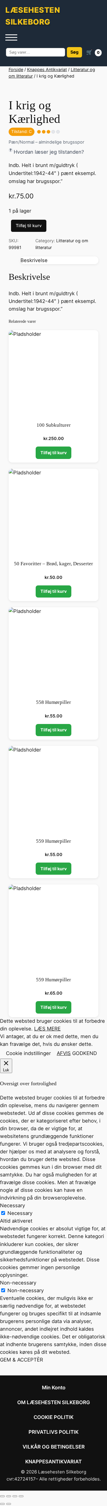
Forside (16, 69)
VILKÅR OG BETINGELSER (54, 1447)
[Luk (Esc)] (21, 1496)
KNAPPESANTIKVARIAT (53, 1462)
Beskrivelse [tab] (34, 260)
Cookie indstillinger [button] (28, 1053)
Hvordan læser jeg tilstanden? (49, 152)
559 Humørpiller (53, 841)
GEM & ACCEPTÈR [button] (21, 1360)
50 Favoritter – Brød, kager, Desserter (53, 563)
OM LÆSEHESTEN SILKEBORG (53, 1402)
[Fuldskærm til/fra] (8, 1496)
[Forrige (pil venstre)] (2, 1504)
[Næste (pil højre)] (8, 1504)
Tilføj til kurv (29, 225)
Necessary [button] (12, 1205)
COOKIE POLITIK (53, 1417)
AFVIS (64, 1053)
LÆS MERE (47, 1029)
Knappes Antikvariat (47, 69)
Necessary (19, 1213)
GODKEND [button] (84, 1053)
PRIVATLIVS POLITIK (53, 1432)
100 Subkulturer (54, 425)
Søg (74, 51)
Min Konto (53, 1388)
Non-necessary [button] (18, 1283)
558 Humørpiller (53, 702)
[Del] (14, 1496)
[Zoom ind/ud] (2, 1496)
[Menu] (11, 37)
